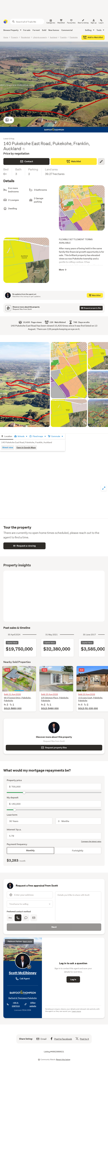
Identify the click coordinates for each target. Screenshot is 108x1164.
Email (43, 1038)
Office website (33, 1004)
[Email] (33, 917)
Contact (28, 161)
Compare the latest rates (91, 841)
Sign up (93, 23)
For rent (36, 30)
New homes (53, 30)
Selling (88, 30)
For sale (26, 30)
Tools (99, 30)
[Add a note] (101, 161)
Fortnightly (77, 850)
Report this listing (63, 1059)
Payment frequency (17, 844)
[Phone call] (18, 917)
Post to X (84, 1038)
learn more (27, 941)
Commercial (67, 30)
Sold (44, 30)
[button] (26, 262)
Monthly (30, 850)
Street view (7, 447)
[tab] (6, 436)
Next (54, 927)
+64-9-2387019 (16, 1004)
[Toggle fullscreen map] (104, 488)
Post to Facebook (63, 1038)
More (61, 269)
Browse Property (11, 30)
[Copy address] (23, 149)
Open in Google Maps (26, 447)
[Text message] (25, 917)
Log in (101, 23)
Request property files (56, 747)
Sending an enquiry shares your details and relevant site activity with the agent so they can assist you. (72, 1010)
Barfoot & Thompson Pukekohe (22, 998)
